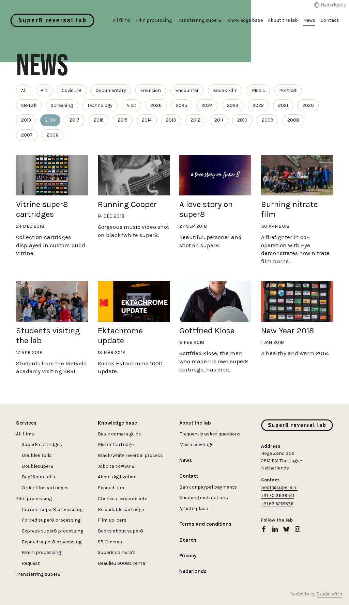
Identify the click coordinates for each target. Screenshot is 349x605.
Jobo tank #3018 (116, 466)
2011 (218, 120)
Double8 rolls (37, 455)
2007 (27, 135)
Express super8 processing (52, 531)
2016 (99, 120)
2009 (267, 120)
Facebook (264, 529)
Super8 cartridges (42, 444)
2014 (147, 120)
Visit (131, 105)
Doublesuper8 (38, 466)
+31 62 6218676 (277, 504)
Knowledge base (245, 20)
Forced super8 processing (51, 520)
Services (26, 423)
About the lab (283, 20)
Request (31, 563)
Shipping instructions (203, 497)
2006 (52, 135)
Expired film (111, 488)
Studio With (329, 594)
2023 (233, 105)
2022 (258, 105)
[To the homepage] (52, 20)
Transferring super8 (199, 20)
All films (121, 20)
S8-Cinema (110, 542)
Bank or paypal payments (208, 487)
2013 (171, 120)
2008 (293, 120)
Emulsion (150, 90)
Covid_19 (71, 90)
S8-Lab (29, 105)
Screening (62, 105)
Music (258, 90)
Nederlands (333, 5)
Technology (99, 105)
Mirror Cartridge (116, 444)
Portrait (288, 90)
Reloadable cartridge (121, 509)
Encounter (187, 90)
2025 (181, 105)
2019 (26, 120)
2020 (308, 105)
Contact (329, 20)
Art (44, 90)
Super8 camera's (116, 552)
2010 (242, 120)
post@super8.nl (279, 487)
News (309, 20)
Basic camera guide (119, 434)
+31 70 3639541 (277, 495)
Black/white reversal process (130, 455)
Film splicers (112, 520)
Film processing (154, 20)
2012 (195, 120)
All (24, 90)
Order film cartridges (45, 488)
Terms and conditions (205, 524)
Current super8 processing (52, 509)
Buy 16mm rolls (38, 477)
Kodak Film (225, 90)
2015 (122, 120)
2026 (156, 105)
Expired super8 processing (51, 542)
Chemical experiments (123, 498)
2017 (74, 120)
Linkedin (275, 529)
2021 (283, 105)
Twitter (286, 529)
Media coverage (196, 444)
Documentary (110, 90)
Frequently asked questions (210, 434)
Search (187, 540)
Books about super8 (120, 531)
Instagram (297, 529)
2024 (207, 105)
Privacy (187, 556)
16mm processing (41, 552)
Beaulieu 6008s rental (122, 563)
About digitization (117, 477)
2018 (50, 120)
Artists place (193, 508)
